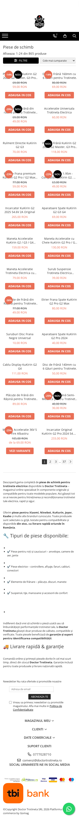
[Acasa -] (39, 22)
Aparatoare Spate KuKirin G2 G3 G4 (59, 210)
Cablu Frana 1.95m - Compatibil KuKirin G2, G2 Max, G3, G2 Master (59, 175)
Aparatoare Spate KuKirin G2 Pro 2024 (59, 336)
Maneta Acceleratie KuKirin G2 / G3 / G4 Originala (19, 240)
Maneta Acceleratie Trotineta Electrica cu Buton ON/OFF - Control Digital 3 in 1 (20, 271)
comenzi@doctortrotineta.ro (42, 760)
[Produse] (5, 37)
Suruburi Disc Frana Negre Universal (19, 336)
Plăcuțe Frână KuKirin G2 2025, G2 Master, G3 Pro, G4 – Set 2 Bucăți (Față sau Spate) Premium (20, 76)
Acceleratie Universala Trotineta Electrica (59, 110)
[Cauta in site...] (74, 36)
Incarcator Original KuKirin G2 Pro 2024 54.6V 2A (59, 431)
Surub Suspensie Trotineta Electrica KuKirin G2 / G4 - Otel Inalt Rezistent (59, 271)
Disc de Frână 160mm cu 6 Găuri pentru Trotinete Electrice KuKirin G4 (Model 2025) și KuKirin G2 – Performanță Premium (59, 76)
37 (64, 461)
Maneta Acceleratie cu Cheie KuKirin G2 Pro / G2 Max (59, 240)
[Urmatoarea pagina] (70, 461)
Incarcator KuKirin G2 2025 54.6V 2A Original (19, 210)
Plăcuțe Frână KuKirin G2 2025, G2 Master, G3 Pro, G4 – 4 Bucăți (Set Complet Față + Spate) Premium (59, 145)
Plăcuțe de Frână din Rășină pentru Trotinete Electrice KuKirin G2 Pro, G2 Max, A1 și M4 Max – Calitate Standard (19, 301)
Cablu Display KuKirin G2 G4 (20, 366)
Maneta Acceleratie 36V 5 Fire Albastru (20, 431)
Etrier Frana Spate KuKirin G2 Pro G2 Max (59, 301)
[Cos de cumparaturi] (65, 36)
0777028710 (41, 754)
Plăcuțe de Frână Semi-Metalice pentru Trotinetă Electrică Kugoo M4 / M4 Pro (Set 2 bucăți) (59, 397)
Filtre (22, 60)
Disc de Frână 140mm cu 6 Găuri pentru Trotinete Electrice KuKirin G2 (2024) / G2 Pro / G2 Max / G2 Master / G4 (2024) (59, 366)
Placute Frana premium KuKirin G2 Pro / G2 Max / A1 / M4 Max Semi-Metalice (20, 175)
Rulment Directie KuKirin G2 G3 (20, 145)
